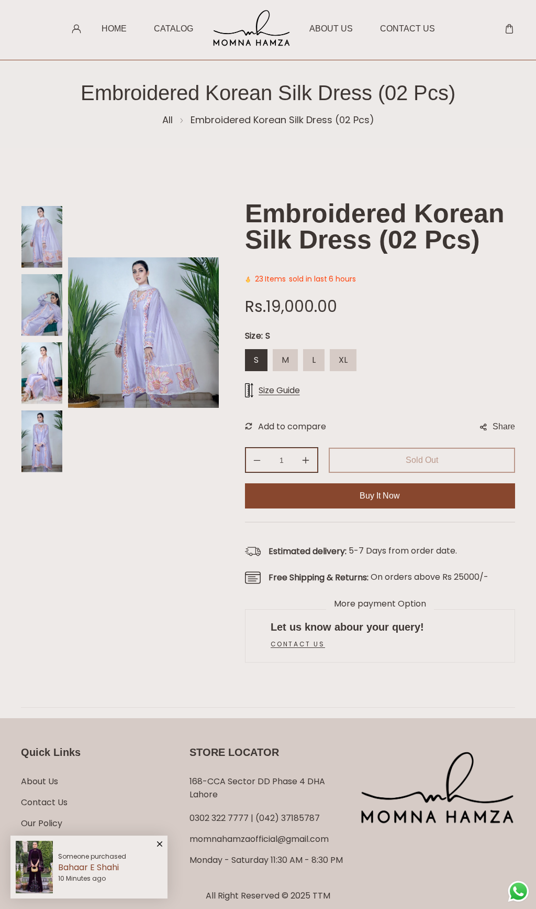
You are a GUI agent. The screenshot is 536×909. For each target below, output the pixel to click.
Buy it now (380, 495)
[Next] (41, 483)
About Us (39, 781)
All (167, 119)
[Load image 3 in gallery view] (41, 373)
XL (343, 360)
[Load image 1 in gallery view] (41, 237)
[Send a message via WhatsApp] (518, 891)
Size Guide (279, 390)
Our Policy (41, 823)
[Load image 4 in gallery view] (41, 441)
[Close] (159, 839)
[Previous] (41, 190)
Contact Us (44, 802)
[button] (509, 29)
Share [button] (504, 426)
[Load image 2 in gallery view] (41, 305)
